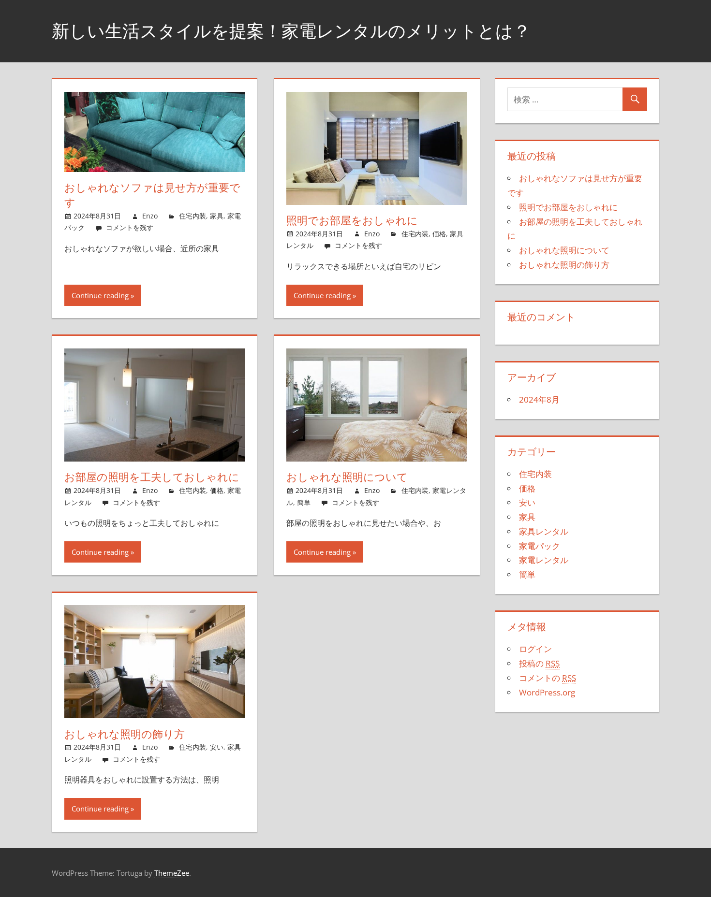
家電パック (539, 545)
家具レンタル (543, 531)
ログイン (535, 648)
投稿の (539, 663)
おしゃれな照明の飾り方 (124, 734)
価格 (439, 233)
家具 (216, 215)
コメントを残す (129, 227)
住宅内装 (192, 215)
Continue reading (100, 295)
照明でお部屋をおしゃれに (352, 220)
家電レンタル (543, 559)
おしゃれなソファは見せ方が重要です (152, 195)
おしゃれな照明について (347, 477)
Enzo (150, 215)
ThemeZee (171, 873)
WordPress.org (547, 692)
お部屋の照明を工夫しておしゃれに (151, 477)
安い (216, 747)
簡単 (304, 502)
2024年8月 (539, 399)
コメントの (547, 677)
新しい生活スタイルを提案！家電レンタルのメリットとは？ (291, 30)
